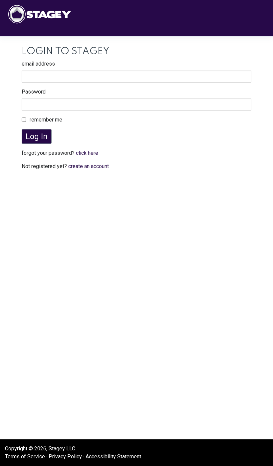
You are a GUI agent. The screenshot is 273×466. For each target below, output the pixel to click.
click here (87, 153)
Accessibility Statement (113, 456)
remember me (46, 119)
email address (38, 64)
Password (34, 92)
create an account (88, 166)
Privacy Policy (65, 456)
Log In (37, 136)
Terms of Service (25, 456)
